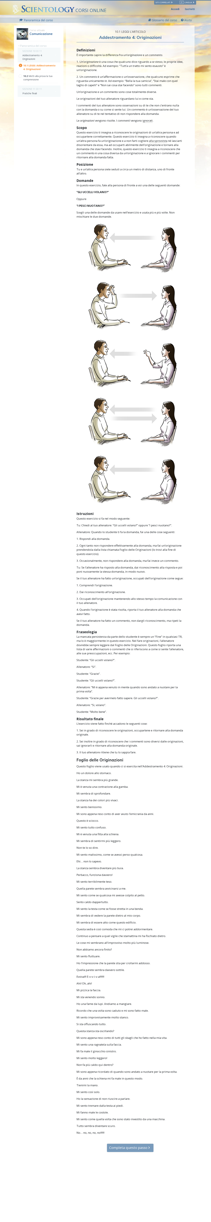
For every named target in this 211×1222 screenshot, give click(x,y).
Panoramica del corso (33, 46)
